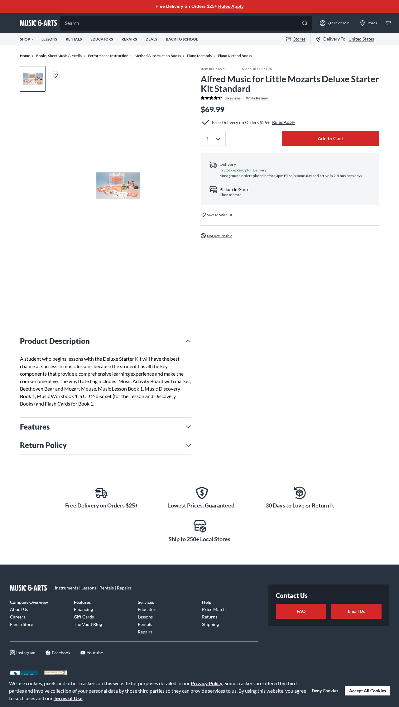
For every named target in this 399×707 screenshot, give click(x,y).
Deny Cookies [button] (325, 690)
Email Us (356, 611)
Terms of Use (68, 698)
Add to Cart (330, 138)
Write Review (257, 98)
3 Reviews (232, 98)
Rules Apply (231, 6)
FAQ (301, 611)
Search (72, 23)
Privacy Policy (207, 683)
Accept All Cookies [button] (367, 690)
